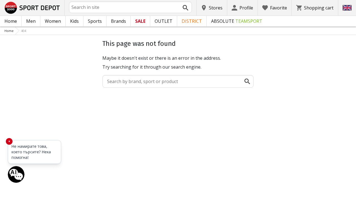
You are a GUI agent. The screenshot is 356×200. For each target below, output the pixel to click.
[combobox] (130, 7)
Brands (118, 21)
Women (53, 21)
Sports (95, 21)
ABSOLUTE (236, 21)
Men (31, 21)
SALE (140, 21)
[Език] (347, 8)
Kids (74, 21)
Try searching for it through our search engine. (151, 67)
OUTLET (163, 21)
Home (10, 21)
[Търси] (185, 7)
